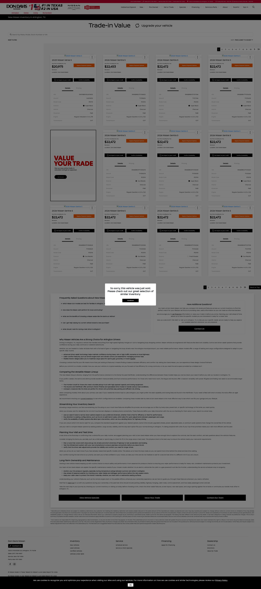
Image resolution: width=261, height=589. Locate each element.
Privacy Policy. (221, 580)
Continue (130, 300)
